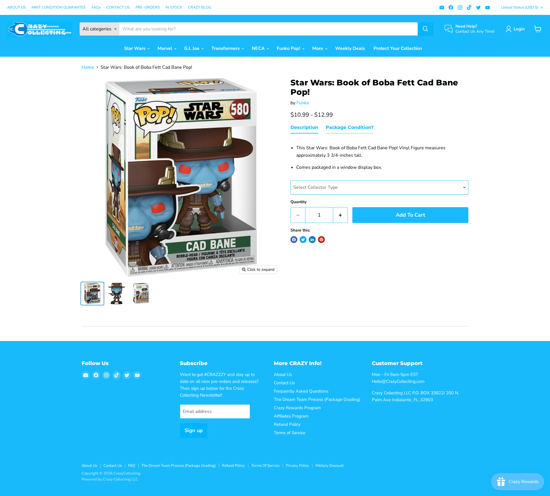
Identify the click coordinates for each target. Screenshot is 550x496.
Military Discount (329, 465)
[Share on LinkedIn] (312, 239)
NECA (259, 48)
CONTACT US (118, 7)
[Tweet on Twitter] (303, 239)
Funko (302, 103)
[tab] (304, 129)
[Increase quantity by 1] (340, 215)
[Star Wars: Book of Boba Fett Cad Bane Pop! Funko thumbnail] (116, 293)
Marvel (165, 48)
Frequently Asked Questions (301, 391)
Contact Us (284, 383)
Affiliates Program (291, 416)
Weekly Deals (350, 48)
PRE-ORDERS (147, 7)
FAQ (131, 465)
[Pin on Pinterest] (321, 239)
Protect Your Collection (398, 48)
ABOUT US (16, 7)
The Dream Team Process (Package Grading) (317, 399)
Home (88, 67)
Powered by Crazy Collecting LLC (110, 479)
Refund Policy (287, 424)
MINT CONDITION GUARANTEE (59, 7)
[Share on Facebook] (293, 239)
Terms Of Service (265, 465)
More (318, 48)
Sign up (193, 430)
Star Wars (135, 48)
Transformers (226, 48)
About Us (283, 374)
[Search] (425, 29)
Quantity (298, 202)
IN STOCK (174, 7)
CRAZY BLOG (199, 7)
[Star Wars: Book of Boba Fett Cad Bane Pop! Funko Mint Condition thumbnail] (92, 293)
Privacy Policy (297, 465)
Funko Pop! (289, 48)
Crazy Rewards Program (297, 408)
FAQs (96, 7)
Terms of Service (289, 433)
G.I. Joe (192, 48)
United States (519, 7)
